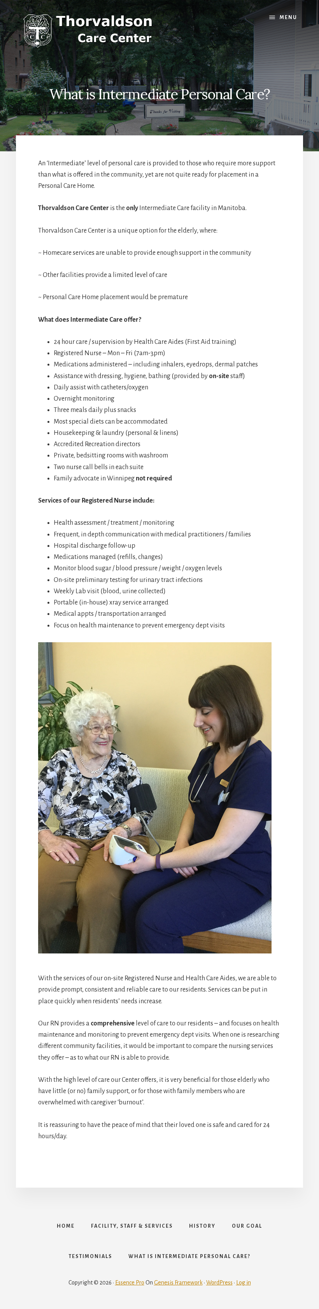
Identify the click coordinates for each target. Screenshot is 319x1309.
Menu (288, 17)
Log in (243, 1282)
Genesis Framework (178, 1282)
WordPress (219, 1282)
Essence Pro (129, 1282)
